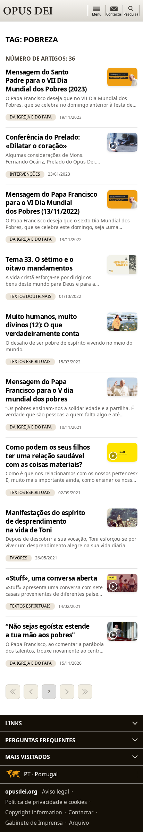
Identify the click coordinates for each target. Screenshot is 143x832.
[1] (13, 691)
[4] (85, 691)
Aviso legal (55, 791)
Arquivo (79, 822)
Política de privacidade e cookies (46, 802)
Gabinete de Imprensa (34, 822)
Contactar (80, 812)
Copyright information (33, 812)
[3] (67, 691)
